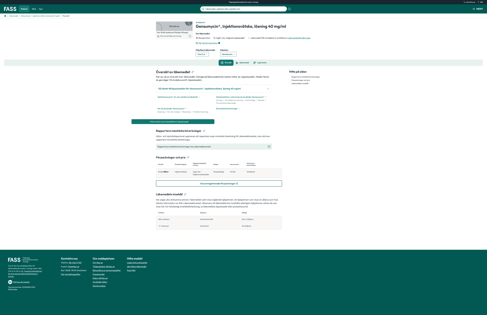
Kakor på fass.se (100, 278)
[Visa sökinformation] (289, 8)
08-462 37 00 (75, 262)
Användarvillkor (100, 282)
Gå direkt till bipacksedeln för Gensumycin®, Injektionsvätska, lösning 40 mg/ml (199, 88)
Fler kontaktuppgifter (70, 274)
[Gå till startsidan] (10, 9)
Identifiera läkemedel (136, 266)
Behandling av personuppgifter (107, 270)
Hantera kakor (99, 286)
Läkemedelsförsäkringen (299, 38)
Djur (41, 9)
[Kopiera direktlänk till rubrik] (192, 72)
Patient (24, 9)
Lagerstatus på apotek (137, 262)
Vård (34, 9)
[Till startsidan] (5, 16)
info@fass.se (73, 266)
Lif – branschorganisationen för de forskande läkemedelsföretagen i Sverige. (25, 274)
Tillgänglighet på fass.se (104, 266)
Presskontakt (99, 274)
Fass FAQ (131, 270)
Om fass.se (98, 262)
